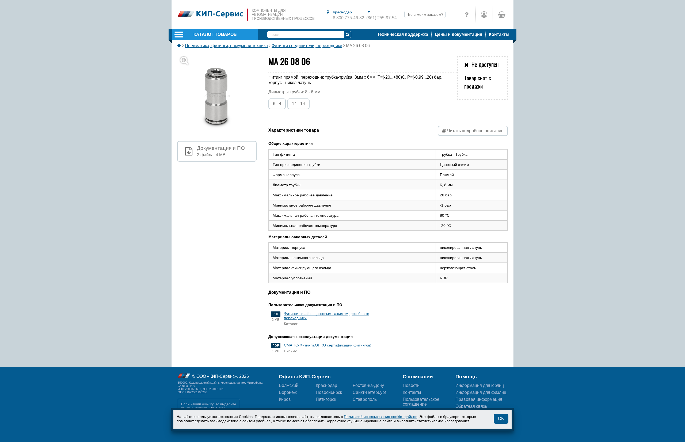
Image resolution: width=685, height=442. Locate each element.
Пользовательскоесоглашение (421, 401)
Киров (285, 399)
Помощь (466, 376)
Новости (411, 385)
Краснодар (326, 385)
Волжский (288, 385)
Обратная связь (471, 406)
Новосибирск (329, 392)
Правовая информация (478, 399)
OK (501, 418)
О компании (418, 376)
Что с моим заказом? (424, 14)
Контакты (499, 34)
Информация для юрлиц (479, 385)
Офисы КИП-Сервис (305, 376)
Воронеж (288, 392)
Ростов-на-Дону (368, 385)
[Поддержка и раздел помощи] (466, 14)
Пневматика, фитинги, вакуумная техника (226, 45)
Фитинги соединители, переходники (307, 45)
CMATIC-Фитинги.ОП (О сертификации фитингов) (327, 345)
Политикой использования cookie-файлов (380, 416)
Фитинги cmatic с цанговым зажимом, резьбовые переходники (326, 315)
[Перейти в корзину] (501, 14)
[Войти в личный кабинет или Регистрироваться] (484, 14)
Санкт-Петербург (369, 392)
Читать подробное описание (475, 130)
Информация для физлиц (480, 392)
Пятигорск (326, 399)
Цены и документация (458, 34)
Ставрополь (365, 399)
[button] (220, 96)
